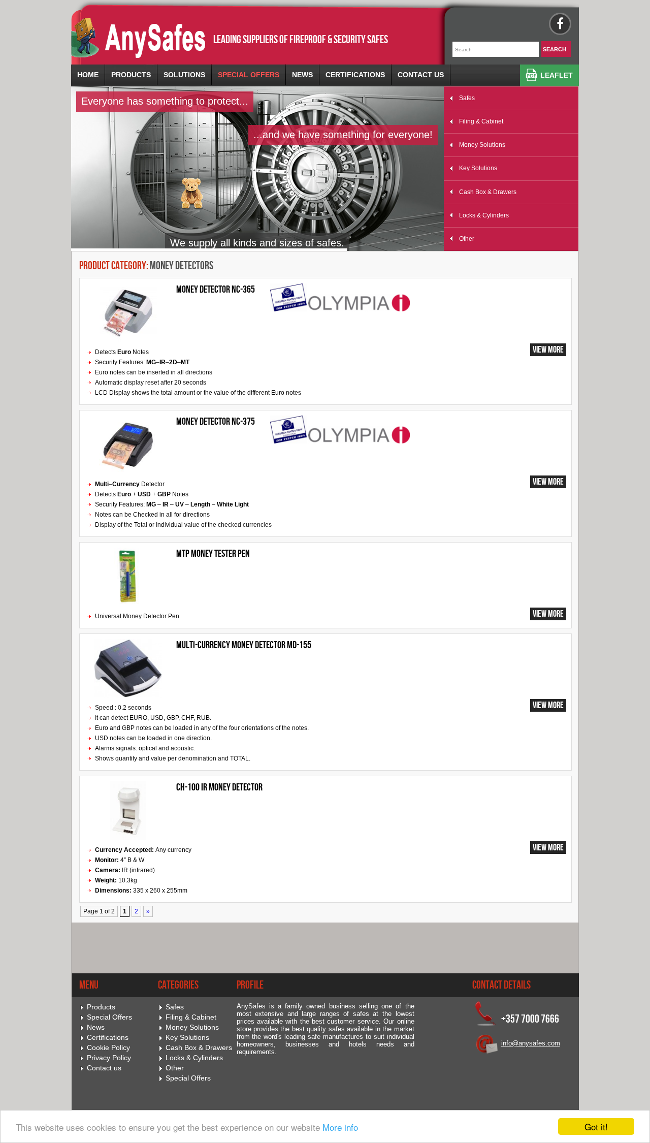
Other (466, 238)
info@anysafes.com (530, 1043)
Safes (467, 98)
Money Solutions (482, 144)
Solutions (184, 75)
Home (88, 75)
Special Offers (248, 75)
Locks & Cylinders (484, 215)
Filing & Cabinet (481, 121)
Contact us (421, 75)
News (302, 75)
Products (131, 75)
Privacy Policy (109, 1058)
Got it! (596, 1126)
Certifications (355, 75)
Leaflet (556, 75)
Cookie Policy (108, 1048)
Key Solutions (478, 168)
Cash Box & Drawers (487, 192)
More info (340, 1127)
